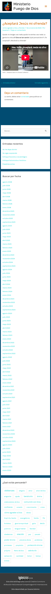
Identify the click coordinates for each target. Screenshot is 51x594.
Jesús (42, 523)
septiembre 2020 (9, 441)
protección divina (35, 545)
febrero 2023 (7, 335)
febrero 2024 (7, 291)
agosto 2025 (7, 226)
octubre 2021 (7, 394)
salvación (8, 556)
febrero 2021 (7, 423)
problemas (38, 540)
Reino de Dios (19, 551)
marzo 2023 (7, 332)
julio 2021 (5, 405)
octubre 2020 (7, 437)
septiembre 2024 (8, 266)
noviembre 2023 (8, 302)
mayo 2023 (6, 324)
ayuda (17, 496)
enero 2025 (6, 251)
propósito (19, 545)
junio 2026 (6, 189)
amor (30, 491)
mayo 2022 (6, 368)
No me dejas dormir (9, 149)
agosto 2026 (7, 182)
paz (29, 534)
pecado (37, 534)
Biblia (39, 496)
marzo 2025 (7, 244)
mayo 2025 (6, 237)
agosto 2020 (7, 445)
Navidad (32, 529)
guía (34, 523)
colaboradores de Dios (12, 502)
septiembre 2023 (8, 310)
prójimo (7, 551)
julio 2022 (6, 361)
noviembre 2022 (8, 346)
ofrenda (21, 28)
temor (29, 556)
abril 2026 (6, 196)
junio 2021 (6, 408)
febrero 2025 (7, 248)
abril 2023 (6, 328)
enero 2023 (6, 339)
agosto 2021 (7, 401)
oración (20, 534)
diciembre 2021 (8, 386)
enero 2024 (6, 295)
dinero (28, 513)
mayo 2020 (6, 456)
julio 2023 (6, 317)
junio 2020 (6, 452)
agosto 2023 (7, 313)
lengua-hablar (20, 529)
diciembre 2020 (8, 430)
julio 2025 (6, 229)
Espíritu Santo (10, 518)
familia (36, 518)
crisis (42, 507)
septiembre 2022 (8, 353)
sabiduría (32, 551)
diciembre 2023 (8, 299)
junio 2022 (6, 364)
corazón (19, 507)
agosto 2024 (7, 269)
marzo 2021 (6, 419)
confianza (8, 507)
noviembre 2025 (8, 215)
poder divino (9, 540)
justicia (7, 529)
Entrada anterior (8, 83)
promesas (8, 545)
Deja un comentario (18, 30)
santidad (19, 556)
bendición (28, 496)
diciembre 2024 (8, 255)
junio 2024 (6, 277)
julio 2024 (6, 273)
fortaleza (7, 523)
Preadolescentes (8, 164)
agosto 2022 (7, 357)
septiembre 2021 (8, 397)
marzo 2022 (7, 375)
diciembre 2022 (8, 342)
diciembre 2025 (8, 211)
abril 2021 (6, 416)
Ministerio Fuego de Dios (25, 6)
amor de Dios (41, 491)
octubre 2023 (7, 306)
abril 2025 (6, 240)
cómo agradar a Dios (10, 28)
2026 (31, 578)
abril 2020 (6, 459)
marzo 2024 (7, 288)
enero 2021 (6, 426)
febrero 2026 (7, 204)
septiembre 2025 (8, 222)
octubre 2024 (7, 262)
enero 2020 (6, 470)
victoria (6, 561)
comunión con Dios (32, 502)
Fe (44, 518)
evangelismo (25, 518)
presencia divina (25, 540)
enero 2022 (6, 383)
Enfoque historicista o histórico (14, 160)
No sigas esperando (9, 153)
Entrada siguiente (42, 83)
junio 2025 (6, 233)
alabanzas (9, 490)
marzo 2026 (7, 200)
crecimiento (31, 507)
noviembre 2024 (8, 259)
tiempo (38, 556)
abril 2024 (6, 284)
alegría (22, 491)
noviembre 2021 (8, 390)
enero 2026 (6, 207)
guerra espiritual (21, 523)
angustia (7, 496)
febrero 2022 (7, 379)
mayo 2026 (6, 193)
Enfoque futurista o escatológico (14, 157)
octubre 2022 (7, 350)
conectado (25, 96)
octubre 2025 (7, 218)
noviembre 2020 (8, 434)
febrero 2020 (7, 467)
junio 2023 (6, 321)
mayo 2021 (6, 412)
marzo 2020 (7, 463)
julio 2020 (6, 448)
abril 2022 (6, 372)
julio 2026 (6, 185)
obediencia (8, 534)
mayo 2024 (6, 280)
